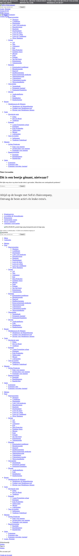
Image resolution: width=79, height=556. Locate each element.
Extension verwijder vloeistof (17, 166)
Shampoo (15, 19)
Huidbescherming (18, 73)
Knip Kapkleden (17, 128)
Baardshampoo (17, 156)
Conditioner (16, 21)
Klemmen (15, 126)
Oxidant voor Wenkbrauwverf (22, 108)
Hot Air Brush (17, 118)
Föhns (14, 117)
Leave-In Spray (17, 32)
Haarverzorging (13, 17)
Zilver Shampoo (17, 38)
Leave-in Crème (17, 34)
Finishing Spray (17, 52)
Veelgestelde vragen (10, 220)
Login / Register (9, 539)
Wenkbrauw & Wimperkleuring (22, 106)
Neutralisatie (16, 86)
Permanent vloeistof (18, 88)
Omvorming (12, 84)
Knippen (11, 122)
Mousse (14, 53)
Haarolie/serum (17, 27)
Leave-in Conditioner (19, 36)
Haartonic (15, 29)
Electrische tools (13, 114)
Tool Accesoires (13, 136)
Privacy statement (10, 221)
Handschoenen (17, 100)
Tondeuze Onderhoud (19, 140)
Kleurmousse (16, 61)
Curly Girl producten (19, 25)
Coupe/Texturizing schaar (20, 125)
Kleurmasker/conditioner (20, 67)
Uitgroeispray (16, 78)
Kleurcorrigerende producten (21, 74)
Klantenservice (9, 214)
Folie (14, 96)
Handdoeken (16, 98)
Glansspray (16, 46)
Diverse (10, 92)
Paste (14, 55)
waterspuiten (16, 134)
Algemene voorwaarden (12, 223)
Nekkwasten (16, 130)
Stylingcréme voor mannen (21, 148)
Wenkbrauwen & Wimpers (17, 104)
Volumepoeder (17, 63)
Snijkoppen (16, 138)
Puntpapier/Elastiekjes (19, 90)
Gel (13, 42)
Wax (13, 44)
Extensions (11, 162)
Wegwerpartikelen (18, 82)
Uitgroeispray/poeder (19, 80)
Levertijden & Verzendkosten (13, 216)
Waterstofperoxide (18, 76)
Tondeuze (15, 120)
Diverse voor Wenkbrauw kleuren (23, 110)
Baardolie (15, 155)
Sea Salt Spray (17, 59)
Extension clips (13, 164)
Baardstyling (16, 158)
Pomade (15, 57)
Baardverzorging (13, 152)
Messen (14, 132)
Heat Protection (17, 50)
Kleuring (11, 65)
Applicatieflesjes (17, 94)
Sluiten (2, 544)
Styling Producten (14, 144)
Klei (13, 48)
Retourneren (8, 218)
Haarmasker (16, 23)
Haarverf (15, 71)
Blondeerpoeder (17, 69)
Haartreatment (16, 31)
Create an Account (6, 555)
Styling (10, 40)
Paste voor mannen (18, 147)
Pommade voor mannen (20, 150)
